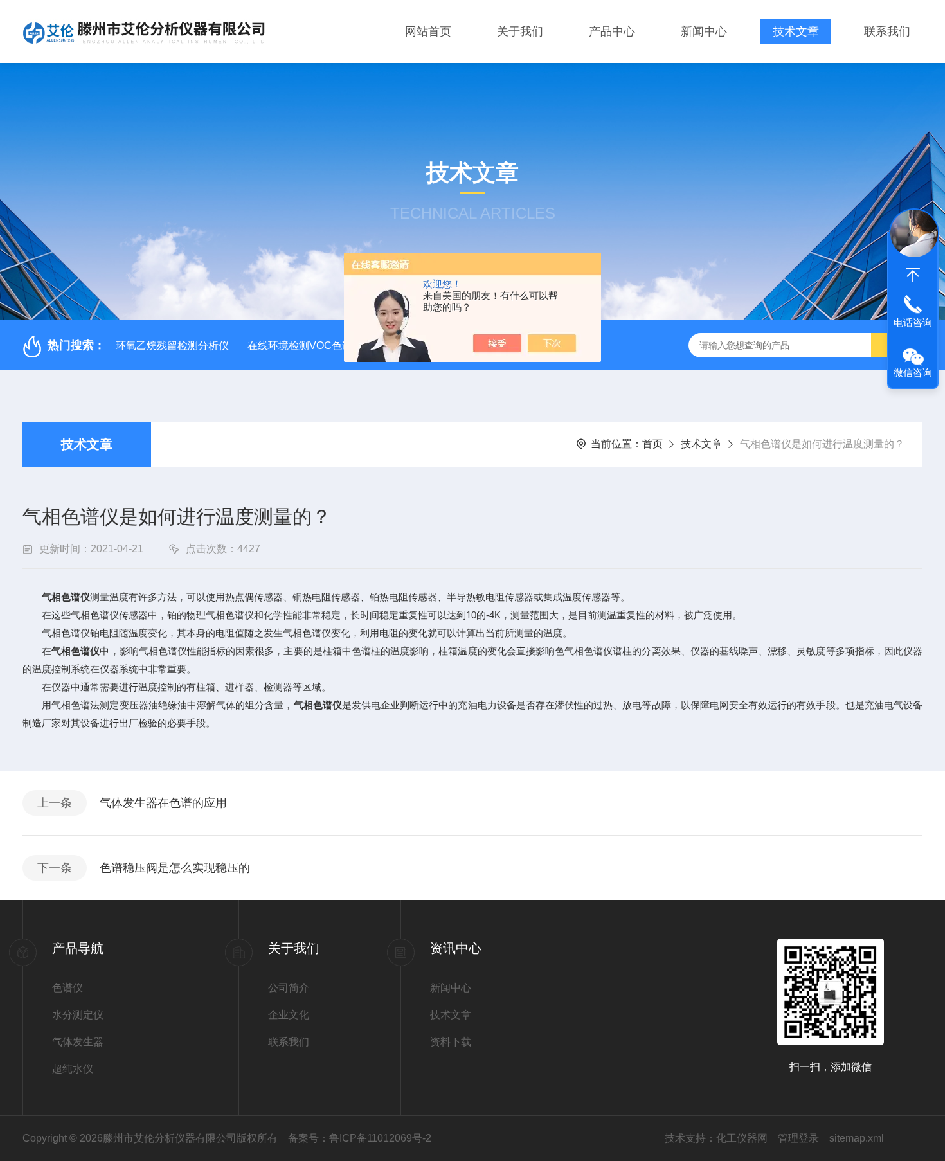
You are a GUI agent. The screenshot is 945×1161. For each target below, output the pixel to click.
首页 (652, 443)
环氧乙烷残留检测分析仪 (172, 345)
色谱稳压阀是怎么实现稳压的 (175, 867)
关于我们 (520, 31)
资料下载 (450, 1041)
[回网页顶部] (912, 275)
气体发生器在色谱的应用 (163, 803)
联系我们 (887, 31)
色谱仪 (67, 987)
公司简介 (288, 987)
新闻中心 (704, 31)
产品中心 (612, 31)
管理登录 (798, 1138)
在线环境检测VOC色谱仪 (305, 345)
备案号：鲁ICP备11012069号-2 (359, 1138)
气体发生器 (78, 1041)
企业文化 (288, 1014)
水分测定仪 (78, 1014)
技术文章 (796, 31)
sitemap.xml (856, 1138)
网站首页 (428, 31)
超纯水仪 (72, 1068)
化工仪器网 (742, 1138)
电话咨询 (913, 322)
